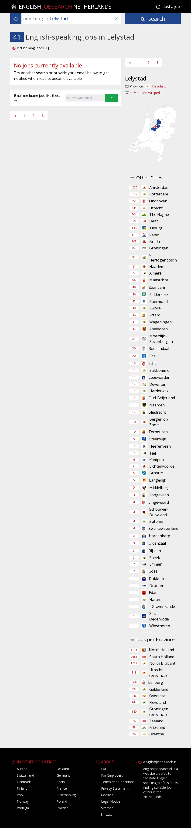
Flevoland (159, 86)
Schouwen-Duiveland (159, 512)
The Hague (159, 214)
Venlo (154, 235)
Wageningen (160, 322)
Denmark (24, 782)
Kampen (156, 459)
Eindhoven (158, 201)
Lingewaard (158, 502)
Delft (153, 221)
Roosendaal (159, 348)
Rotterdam (158, 194)
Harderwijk (158, 390)
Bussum (156, 473)
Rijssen (155, 550)
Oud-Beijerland (162, 397)
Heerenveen (160, 446)
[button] (30, 48)
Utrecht (156, 208)
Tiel (152, 453)
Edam (153, 592)
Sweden (62, 808)
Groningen (158, 248)
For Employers (112, 775)
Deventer (157, 384)
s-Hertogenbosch (163, 257)
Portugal (23, 808)
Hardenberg (159, 535)
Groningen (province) (158, 711)
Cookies (107, 795)
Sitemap (107, 808)
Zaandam (157, 287)
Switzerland (25, 775)
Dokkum (156, 578)
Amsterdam (159, 187)
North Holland (161, 649)
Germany (63, 775)
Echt (152, 363)
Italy (20, 795)
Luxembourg (66, 795)
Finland (22, 788)
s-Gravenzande (162, 606)
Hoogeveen (159, 494)
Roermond (158, 301)
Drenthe (156, 734)
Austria (22, 769)
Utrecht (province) (158, 672)
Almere (155, 273)
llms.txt (106, 814)
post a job (171, 6)
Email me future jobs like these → (37, 97)
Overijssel (157, 695)
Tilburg (155, 228)
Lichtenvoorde (161, 466)
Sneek (154, 557)
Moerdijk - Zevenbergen (161, 338)
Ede (152, 356)
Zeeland (156, 721)
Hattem (155, 599)
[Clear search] (116, 18)
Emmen (155, 564)
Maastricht (158, 279)
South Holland (161, 656)
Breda (154, 241)
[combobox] (72, 18)
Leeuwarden (159, 377)
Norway (23, 801)
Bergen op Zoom (158, 422)
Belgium (63, 769)
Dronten (156, 585)
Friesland (157, 727)
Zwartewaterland (163, 528)
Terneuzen (158, 431)
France (62, 788)
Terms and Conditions (117, 782)
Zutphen (156, 521)
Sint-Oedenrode (159, 616)
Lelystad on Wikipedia (146, 93)
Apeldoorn (158, 329)
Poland (62, 801)
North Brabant (162, 663)
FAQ (104, 769)
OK (111, 98)
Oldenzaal (157, 543)
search (156, 18)
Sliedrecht (157, 412)
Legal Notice (110, 801)
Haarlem (156, 266)
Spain (61, 782)
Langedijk (157, 480)
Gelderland (158, 689)
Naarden (157, 405)
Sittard (154, 315)
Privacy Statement (115, 788)
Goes (153, 571)
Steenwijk (157, 439)
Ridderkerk (158, 294)
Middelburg (159, 487)
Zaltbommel (159, 370)
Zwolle (155, 308)
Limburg (155, 682)
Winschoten (159, 625)
